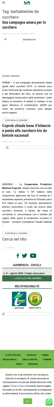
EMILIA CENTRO (29, 359)
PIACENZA (31, 355)
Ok (27, 401)
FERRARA (47, 359)
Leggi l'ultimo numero (27, 278)
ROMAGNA (33, 364)
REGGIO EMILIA (10, 359)
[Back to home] (27, 2)
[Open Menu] (3, 2)
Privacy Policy (17, 386)
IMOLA (19, 364)
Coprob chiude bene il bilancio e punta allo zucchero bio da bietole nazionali (26, 130)
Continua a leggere (16, 120)
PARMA (45, 355)
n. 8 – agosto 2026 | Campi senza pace (24, 273)
